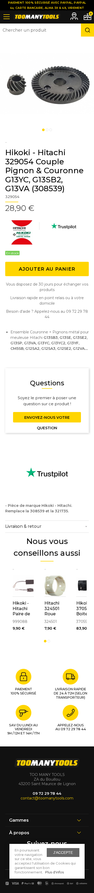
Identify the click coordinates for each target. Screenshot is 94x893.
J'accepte (63, 852)
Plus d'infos (54, 872)
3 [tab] (50, 130)
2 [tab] (47, 130)
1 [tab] (43, 130)
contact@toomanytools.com (47, 798)
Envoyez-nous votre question (47, 418)
